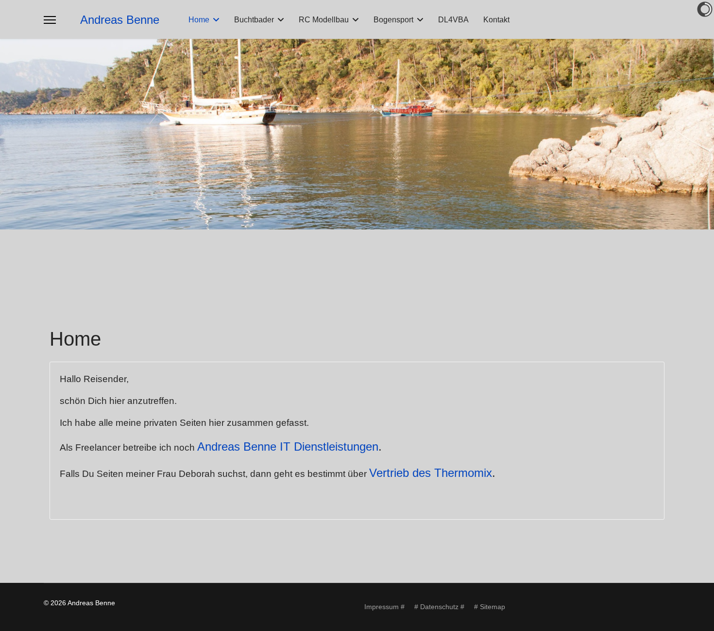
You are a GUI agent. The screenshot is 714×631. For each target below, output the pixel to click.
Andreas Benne (119, 20)
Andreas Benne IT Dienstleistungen (287, 446)
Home (198, 20)
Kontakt (496, 20)
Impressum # (384, 607)
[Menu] (50, 19)
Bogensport (393, 20)
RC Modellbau (324, 20)
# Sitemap (489, 607)
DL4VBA (453, 20)
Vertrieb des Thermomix (430, 472)
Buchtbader (254, 20)
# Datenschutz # (439, 607)
